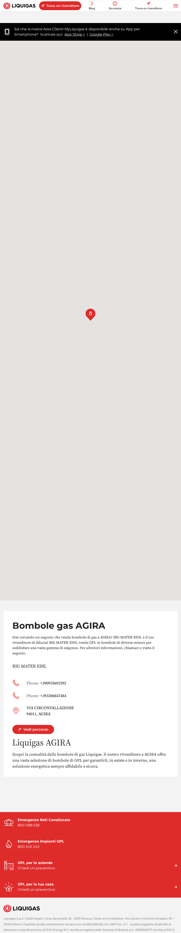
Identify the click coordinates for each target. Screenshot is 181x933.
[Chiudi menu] (175, 32)
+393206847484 (46, 695)
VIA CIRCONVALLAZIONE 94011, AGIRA (50, 711)
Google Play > (101, 34)
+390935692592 (46, 683)
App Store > (74, 34)
